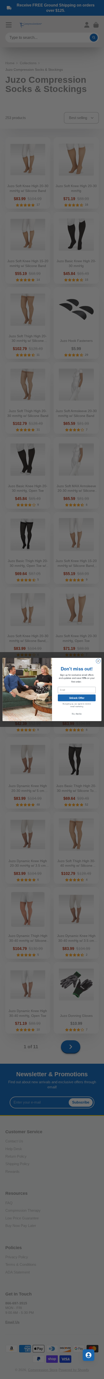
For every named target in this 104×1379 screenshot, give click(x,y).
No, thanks (77, 713)
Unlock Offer (76, 697)
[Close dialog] (98, 661)
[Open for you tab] (88, 1355)
